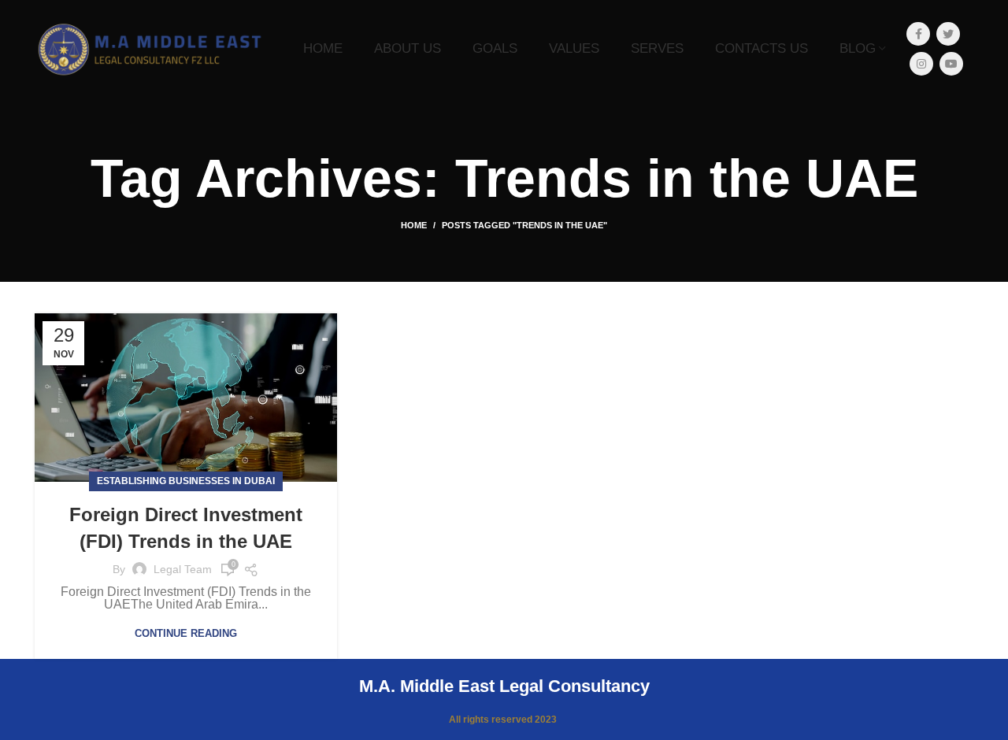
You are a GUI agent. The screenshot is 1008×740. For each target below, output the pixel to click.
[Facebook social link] (918, 34)
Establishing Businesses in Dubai (186, 481)
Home (414, 225)
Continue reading (186, 633)
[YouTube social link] (951, 64)
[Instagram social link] (921, 64)
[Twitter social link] (948, 34)
